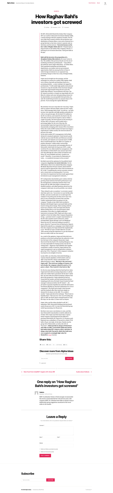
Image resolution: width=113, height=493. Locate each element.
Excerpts (56, 11)
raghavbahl (43, 363)
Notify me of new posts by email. (47, 451)
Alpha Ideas (10, 3)
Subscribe (69, 358)
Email (58, 437)
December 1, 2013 (56, 27)
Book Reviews (92, 3)
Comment (41, 425)
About (98, 3)
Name (41, 437)
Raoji (48, 27)
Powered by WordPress (38, 489)
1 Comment (66, 27)
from (49, 335)
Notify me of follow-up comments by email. (49, 449)
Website (41, 443)
